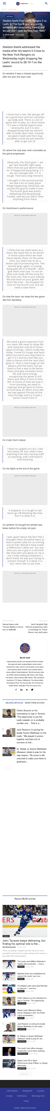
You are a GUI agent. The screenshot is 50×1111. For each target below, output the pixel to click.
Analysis (6, 936)
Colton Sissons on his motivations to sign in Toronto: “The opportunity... (32, 999)
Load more (24, 1074)
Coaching (40, 1091)
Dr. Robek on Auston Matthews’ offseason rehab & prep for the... (30, 1037)
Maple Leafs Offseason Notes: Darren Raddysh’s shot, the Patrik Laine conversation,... (31, 1013)
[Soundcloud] (28, 689)
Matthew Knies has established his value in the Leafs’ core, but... (31, 974)
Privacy (26, 1101)
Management (27, 1091)
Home (3, 9)
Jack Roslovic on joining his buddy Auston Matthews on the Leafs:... (31, 1025)
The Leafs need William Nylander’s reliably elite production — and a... (31, 962)
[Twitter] (33, 689)
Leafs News (12, 9)
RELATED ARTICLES (14, 703)
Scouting (9, 1096)
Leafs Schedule (12, 1091)
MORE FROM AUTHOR (34, 703)
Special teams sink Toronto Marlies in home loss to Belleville (13, 627)
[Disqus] (25, 860)
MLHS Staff (9, 35)
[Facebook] (17, 689)
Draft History (22, 1096)
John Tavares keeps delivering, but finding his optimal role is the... (24, 942)
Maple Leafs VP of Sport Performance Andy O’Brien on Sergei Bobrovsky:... (32, 1063)
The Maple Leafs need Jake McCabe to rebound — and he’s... (32, 987)
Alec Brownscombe (9, 947)
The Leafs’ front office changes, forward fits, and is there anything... (31, 1049)
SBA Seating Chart (38, 1096)
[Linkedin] (22, 689)
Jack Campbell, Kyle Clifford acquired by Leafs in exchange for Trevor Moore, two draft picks (36, 628)
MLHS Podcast (22, 1053)
